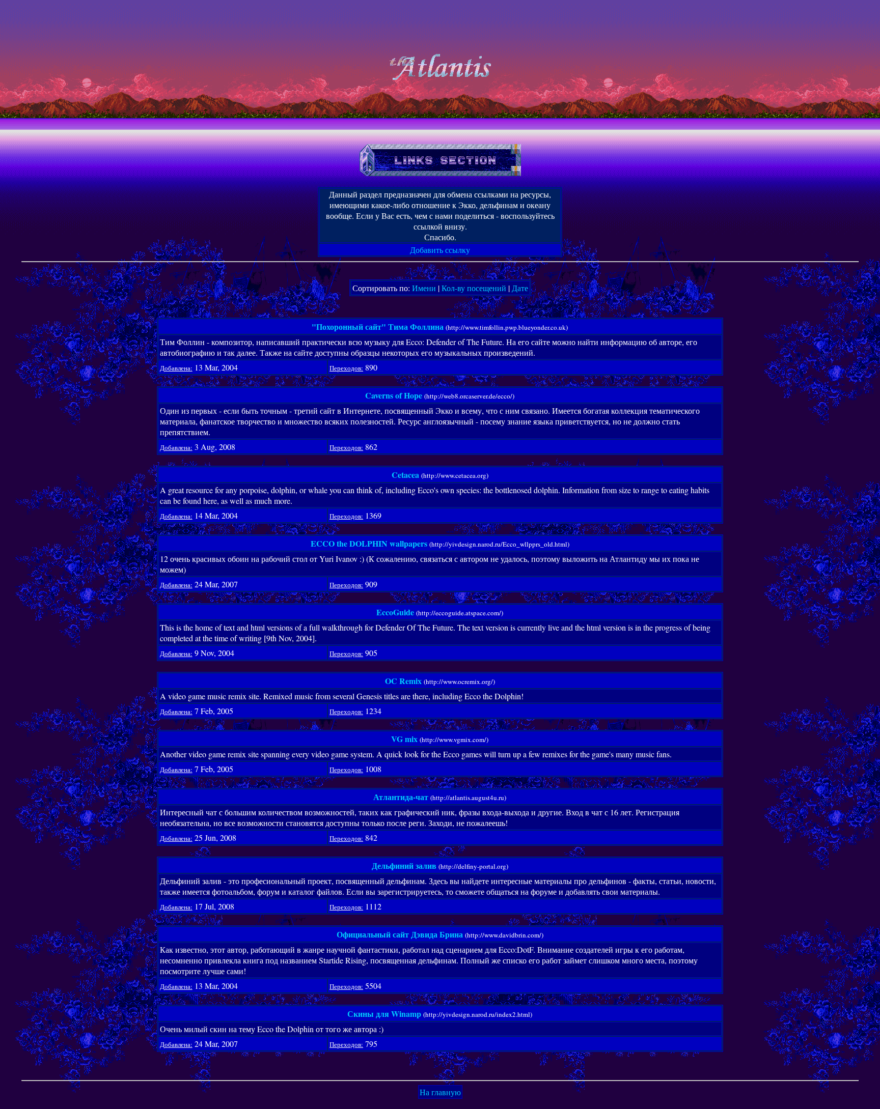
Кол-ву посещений (474, 287)
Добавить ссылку (440, 249)
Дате (520, 287)
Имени (424, 287)
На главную (440, 1092)
